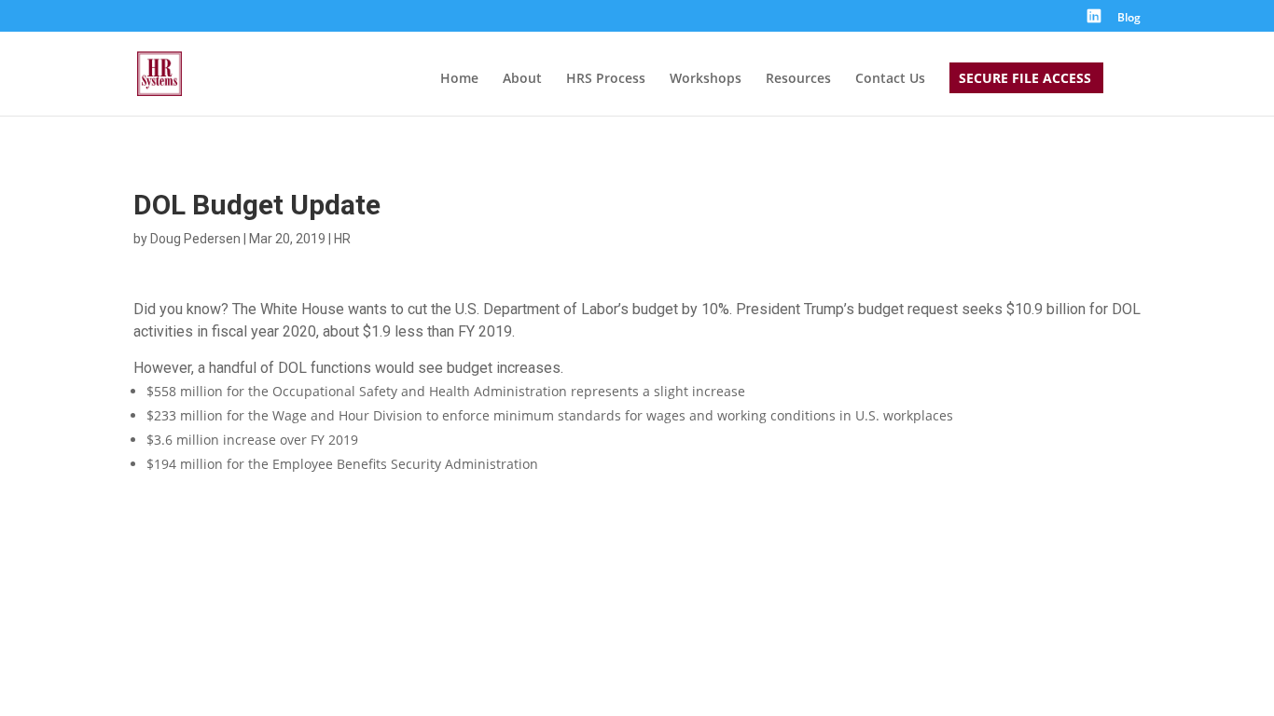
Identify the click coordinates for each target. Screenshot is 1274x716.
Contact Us (890, 79)
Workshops (705, 79)
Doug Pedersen (195, 238)
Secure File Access (1025, 79)
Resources (798, 79)
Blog (1129, 18)
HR (342, 238)
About (522, 79)
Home (459, 79)
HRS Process (605, 79)
